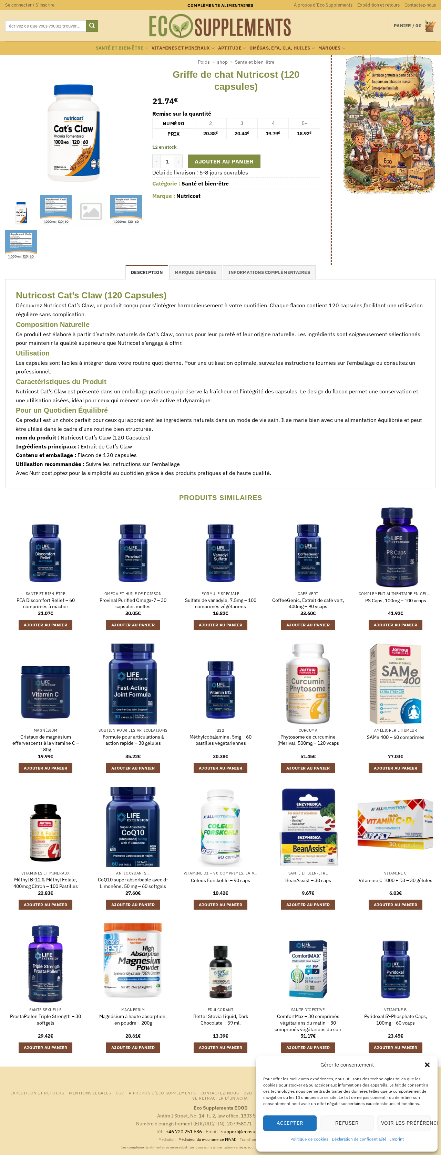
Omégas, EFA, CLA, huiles (279, 48)
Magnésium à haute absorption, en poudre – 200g (133, 1019)
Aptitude (230, 48)
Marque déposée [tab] (195, 272)
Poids (204, 62)
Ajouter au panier (224, 161)
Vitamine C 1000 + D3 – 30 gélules (395, 880)
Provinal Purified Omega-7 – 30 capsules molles (133, 603)
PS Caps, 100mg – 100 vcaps (395, 600)
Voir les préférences (406, 1123)
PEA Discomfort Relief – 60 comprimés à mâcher (46, 603)
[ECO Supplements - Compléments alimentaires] (220, 26)
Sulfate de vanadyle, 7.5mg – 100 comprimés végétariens (220, 603)
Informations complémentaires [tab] (269, 272)
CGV (120, 1092)
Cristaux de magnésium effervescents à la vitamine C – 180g (45, 743)
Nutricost (188, 195)
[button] (427, 1064)
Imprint (397, 1139)
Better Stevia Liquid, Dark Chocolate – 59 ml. (220, 1019)
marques (329, 48)
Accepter (290, 1123)
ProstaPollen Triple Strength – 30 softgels (45, 1019)
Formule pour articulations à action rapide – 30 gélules (133, 740)
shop (222, 62)
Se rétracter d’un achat (221, 1098)
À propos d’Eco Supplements (323, 5)
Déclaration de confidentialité (359, 1139)
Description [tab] (147, 272)
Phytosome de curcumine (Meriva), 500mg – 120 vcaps (308, 740)
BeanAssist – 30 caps (308, 880)
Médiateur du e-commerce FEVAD (207, 1139)
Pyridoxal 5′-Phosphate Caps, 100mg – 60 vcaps (395, 1019)
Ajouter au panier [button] (45, 624)
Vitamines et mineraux (181, 48)
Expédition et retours (378, 5)
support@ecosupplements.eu (253, 1131)
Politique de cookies (309, 1139)
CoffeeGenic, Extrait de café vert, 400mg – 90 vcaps (308, 603)
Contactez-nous (420, 5)
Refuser (347, 1123)
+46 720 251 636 (184, 1131)
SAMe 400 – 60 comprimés (395, 737)
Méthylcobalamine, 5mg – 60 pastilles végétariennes (220, 740)
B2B (248, 1092)
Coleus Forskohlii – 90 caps (220, 880)
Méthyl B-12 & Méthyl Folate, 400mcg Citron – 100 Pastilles (45, 883)
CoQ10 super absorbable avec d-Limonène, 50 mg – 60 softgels (133, 883)
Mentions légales (90, 1092)
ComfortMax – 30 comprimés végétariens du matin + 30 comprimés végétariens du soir (308, 1022)
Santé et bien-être (120, 48)
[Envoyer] (92, 26)
